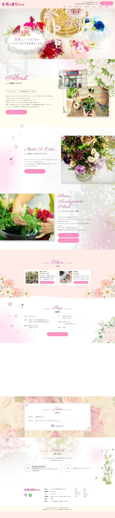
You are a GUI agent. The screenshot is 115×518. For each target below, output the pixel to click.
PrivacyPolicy (86, 494)
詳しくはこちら (16, 112)
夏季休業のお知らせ (40, 416)
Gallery (106, 6)
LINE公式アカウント (68, 240)
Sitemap (84, 496)
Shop (70, 6)
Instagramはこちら (59, 426)
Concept (100, 6)
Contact (84, 492)
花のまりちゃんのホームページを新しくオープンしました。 (48, 420)
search (111, 7)
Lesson (93, 6)
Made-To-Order (77, 6)
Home (64, 6)
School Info (86, 6)
